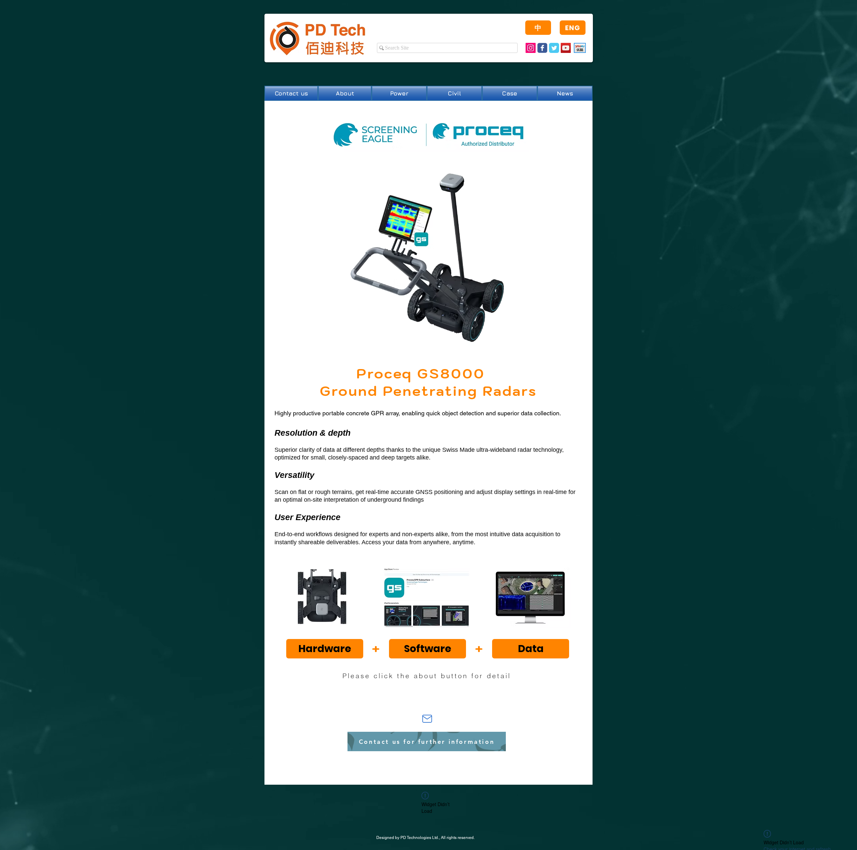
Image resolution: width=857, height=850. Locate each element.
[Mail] (427, 718)
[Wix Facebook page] (542, 48)
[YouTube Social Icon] (566, 48)
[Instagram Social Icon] (531, 48)
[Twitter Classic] (554, 48)
